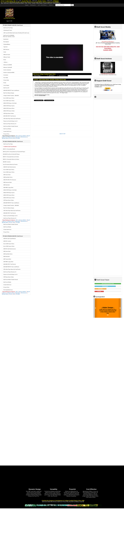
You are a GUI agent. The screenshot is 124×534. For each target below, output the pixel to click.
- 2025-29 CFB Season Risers (8, 108)
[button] (96, 308)
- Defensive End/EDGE (7, 64)
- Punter (4, 82)
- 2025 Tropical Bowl (7, 259)
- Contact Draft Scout (7, 131)
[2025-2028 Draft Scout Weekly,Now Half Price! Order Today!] (63, 505)
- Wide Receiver (6, 49)
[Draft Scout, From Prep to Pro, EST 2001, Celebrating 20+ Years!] (9, 12)
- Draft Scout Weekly (7, 128)
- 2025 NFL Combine (7, 241)
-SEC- (14, 138)
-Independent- (17, 136)
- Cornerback (5, 75)
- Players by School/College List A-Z (10, 121)
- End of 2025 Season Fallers (8, 100)
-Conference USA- (10, 136)
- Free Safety (5, 77)
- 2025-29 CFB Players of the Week (10, 103)
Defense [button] (51, 5)
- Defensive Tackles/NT (7, 67)
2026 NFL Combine (7, 161)
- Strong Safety (6, 80)
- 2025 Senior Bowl (6, 251)
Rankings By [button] (32, 5)
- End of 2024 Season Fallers (8, 246)
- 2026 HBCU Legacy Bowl (8, 187)
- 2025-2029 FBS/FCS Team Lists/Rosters (11, 202)
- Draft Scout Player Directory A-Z (9, 123)
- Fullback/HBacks (6, 44)
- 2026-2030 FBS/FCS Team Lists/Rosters (11, 90)
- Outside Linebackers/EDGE (8, 72)
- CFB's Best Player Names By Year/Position (11, 118)
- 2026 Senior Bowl (6, 174)
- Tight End (5, 46)
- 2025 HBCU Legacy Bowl (8, 261)
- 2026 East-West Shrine (7, 177)
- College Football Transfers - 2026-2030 (11, 95)
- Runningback (6, 41)
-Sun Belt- (18, 138)
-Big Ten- (4, 136)
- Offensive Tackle (6, 57)
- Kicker (4, 59)
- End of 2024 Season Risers (8, 243)
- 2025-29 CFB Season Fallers (9, 110)
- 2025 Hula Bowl (6, 256)
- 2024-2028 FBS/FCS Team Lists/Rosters (11, 266)
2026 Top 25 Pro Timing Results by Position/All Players (14, 151)
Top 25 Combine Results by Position (10, 164)
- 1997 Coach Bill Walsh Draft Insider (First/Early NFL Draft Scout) (16, 32)
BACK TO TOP (62, 133)
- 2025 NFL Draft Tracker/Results (9, 238)
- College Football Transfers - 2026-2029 (11, 205)
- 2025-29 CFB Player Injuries (8, 105)
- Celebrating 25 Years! (7, 30)
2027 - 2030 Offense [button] (42, 5)
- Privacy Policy (6, 133)
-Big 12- (28, 135)
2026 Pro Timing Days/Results (9, 149)
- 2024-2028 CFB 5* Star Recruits (9, 264)
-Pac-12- (10, 138)
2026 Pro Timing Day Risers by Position (11, 156)
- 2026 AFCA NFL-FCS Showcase (9, 179)
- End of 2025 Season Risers (8, 98)
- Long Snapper (6, 85)
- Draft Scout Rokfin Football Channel (10, 126)
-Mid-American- (24, 136)
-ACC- (17, 135)
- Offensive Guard (6, 54)
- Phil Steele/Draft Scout (8, 289)
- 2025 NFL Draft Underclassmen (9, 248)
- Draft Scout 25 (6, 87)
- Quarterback (5, 39)
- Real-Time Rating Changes (8, 92)
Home (26, 5)
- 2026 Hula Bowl (6, 184)
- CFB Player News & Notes (8, 113)
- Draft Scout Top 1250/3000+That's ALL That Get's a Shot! (9, 36)
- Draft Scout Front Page (8, 27)
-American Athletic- (22, 135)
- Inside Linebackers (7, 69)
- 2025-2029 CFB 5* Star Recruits (9, 213)
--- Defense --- (5, 62)
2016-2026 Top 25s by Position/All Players (11, 154)
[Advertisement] (71, 15)
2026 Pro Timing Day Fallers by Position (11, 159)
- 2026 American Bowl (7, 182)
